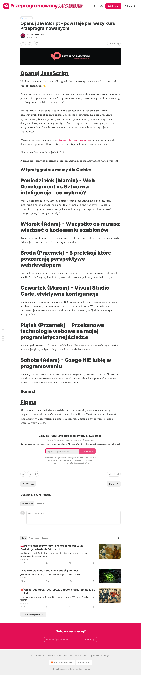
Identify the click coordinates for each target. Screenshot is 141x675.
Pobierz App (84, 662)
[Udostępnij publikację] (101, 6)
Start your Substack (63, 662)
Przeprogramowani (35, 34)
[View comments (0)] (29, 43)
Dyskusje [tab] (46, 538)
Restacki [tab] (40, 503)
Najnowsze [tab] (34, 538)
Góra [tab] (24, 538)
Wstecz (30, 483)
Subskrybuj (113, 6)
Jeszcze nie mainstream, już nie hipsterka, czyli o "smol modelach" (51, 574)
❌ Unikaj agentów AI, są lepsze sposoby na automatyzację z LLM (57, 591)
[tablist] (32, 503)
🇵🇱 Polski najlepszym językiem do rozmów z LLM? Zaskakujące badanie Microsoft (51, 547)
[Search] (95, 6)
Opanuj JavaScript (44, 73)
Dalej (112, 483)
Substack (55, 669)
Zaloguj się (130, 6)
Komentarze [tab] (27, 503)
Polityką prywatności (79, 463)
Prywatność (62, 655)
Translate (26, 18)
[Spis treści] (3, 337)
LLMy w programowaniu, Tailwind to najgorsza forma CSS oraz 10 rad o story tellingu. (57, 598)
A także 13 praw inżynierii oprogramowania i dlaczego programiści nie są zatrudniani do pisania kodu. (55, 554)
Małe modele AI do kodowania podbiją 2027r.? (49, 570)
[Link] (16, 73)
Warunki (73, 655)
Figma (28, 402)
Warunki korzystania (87, 457)
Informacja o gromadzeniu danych (94, 655)
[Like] (23, 43)
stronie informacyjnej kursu (74, 140)
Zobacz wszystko (31, 614)
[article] (70, 554)
